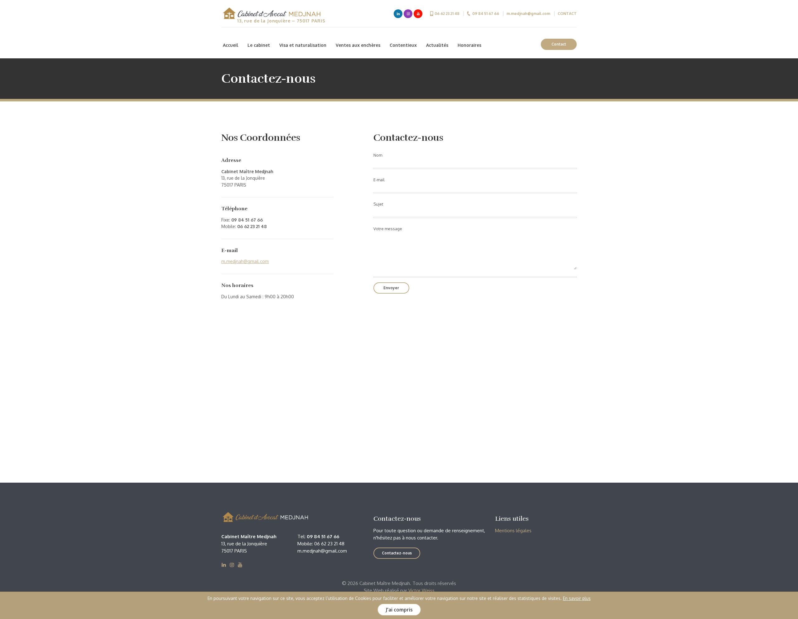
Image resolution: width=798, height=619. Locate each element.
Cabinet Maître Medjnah (271, 14)
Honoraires (469, 45)
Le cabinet (259, 45)
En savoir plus (577, 598)
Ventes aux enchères (358, 45)
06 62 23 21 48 (447, 13)
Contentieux (403, 45)
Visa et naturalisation (302, 45)
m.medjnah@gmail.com (528, 13)
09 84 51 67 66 (485, 13)
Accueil (230, 45)
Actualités (437, 45)
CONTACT (567, 13)
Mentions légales (513, 531)
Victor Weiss (421, 590)
